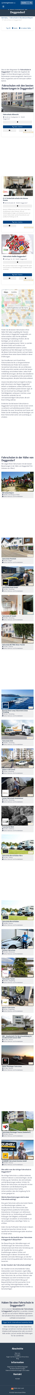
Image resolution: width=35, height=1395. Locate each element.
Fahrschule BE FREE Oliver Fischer (13, 645)
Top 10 (8, 28)
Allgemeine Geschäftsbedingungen (17, 1367)
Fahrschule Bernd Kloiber (10, 921)
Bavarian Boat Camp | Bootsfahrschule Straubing (15, 711)
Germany (4, 18)
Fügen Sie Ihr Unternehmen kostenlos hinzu (17, 1322)
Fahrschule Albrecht (11, 114)
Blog (17, 1358)
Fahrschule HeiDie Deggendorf (14, 256)
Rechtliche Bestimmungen (17, 1368)
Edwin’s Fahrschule (8, 770)
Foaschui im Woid (8, 827)
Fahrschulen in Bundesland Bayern (21, 18)
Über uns (17, 1353)
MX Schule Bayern (8, 493)
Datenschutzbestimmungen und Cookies (17, 1370)
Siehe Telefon (18, 127)
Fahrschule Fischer (8, 979)
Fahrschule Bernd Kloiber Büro (12, 856)
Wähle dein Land (18, 1388)
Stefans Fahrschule (8, 950)
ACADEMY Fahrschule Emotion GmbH (14, 1161)
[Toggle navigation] (3, 6)
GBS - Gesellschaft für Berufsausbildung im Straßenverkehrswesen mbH (17, 1037)
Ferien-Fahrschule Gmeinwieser (12, 798)
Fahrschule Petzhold (9, 559)
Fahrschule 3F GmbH (9, 616)
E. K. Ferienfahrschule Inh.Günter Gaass (15, 199)
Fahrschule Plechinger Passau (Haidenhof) (16, 1132)
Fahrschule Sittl (7, 741)
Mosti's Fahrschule (8, 1007)
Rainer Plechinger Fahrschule (12, 1066)
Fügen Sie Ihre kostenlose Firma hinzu (17, 1357)
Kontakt (17, 1379)
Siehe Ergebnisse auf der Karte (17, 308)
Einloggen (17, 1355)
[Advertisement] (17, 50)
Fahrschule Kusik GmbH (10, 587)
